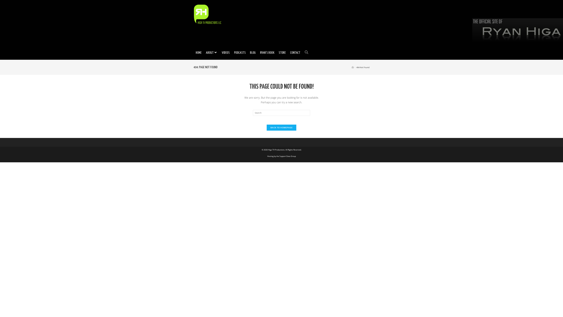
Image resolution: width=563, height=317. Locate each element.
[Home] (353, 67)
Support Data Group (287, 156)
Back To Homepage (281, 127)
